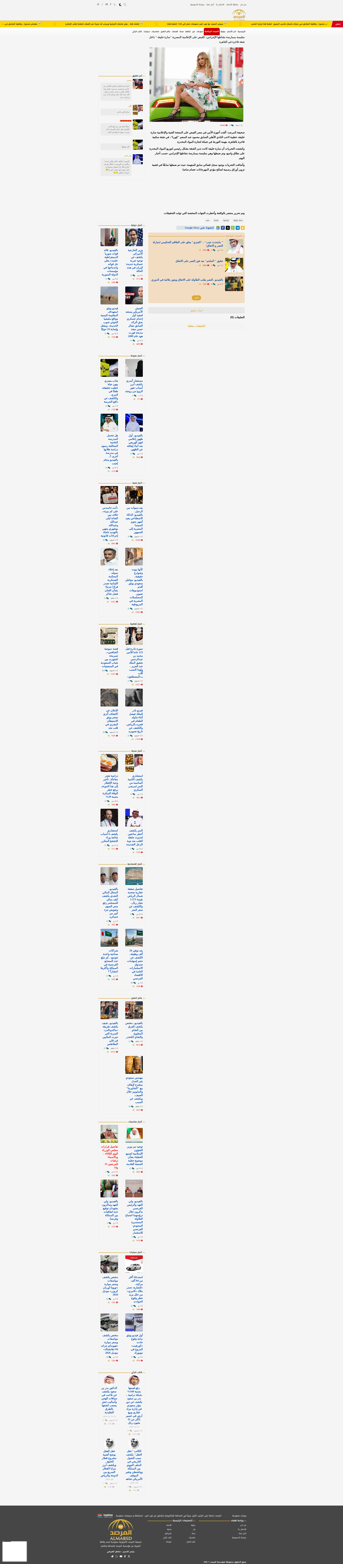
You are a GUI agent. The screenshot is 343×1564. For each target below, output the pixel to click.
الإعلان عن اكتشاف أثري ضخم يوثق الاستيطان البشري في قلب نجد (110, 719)
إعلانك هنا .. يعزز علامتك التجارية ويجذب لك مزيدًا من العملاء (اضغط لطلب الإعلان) (174, 24)
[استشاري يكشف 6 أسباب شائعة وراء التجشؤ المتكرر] (109, 818)
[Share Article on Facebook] (223, 228)
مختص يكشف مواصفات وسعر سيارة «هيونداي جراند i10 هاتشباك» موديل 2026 (109, 1344)
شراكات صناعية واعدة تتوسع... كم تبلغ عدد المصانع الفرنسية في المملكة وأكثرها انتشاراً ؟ (109, 961)
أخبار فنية (137, 483)
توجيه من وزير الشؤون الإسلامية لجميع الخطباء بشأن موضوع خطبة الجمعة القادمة (134, 1155)
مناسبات (155, 31)
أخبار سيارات (135, 1252)
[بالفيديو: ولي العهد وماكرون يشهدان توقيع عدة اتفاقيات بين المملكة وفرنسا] (109, 1188)
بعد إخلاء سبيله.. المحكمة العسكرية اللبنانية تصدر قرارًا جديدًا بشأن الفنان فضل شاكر (110, 581)
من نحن (243, 4)
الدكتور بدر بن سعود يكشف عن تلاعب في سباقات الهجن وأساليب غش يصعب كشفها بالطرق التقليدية (109, 1400)
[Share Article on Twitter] (228, 228)
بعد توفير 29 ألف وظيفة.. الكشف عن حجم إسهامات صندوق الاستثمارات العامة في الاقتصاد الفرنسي (135, 964)
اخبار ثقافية (136, 624)
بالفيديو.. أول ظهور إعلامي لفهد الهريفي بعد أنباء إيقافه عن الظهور (135, 442)
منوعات (199, 31)
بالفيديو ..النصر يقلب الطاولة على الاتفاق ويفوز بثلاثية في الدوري (187, 279)
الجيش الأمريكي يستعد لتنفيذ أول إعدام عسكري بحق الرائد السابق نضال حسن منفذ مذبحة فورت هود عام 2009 (134, 322)
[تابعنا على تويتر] (114, 5)
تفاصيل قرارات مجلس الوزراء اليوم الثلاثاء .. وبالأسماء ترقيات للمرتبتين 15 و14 (109, 1157)
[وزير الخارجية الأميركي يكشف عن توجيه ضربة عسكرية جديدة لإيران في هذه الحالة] (134, 237)
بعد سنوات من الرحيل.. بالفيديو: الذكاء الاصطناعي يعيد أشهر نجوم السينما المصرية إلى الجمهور (134, 520)
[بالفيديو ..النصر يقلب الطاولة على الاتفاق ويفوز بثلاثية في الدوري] (234, 284)
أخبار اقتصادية (134, 864)
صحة (182, 31)
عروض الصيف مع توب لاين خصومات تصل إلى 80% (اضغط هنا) (267, 24)
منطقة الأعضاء (232, 4)
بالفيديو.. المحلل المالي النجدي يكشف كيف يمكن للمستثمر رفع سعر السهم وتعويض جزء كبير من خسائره (110, 902)
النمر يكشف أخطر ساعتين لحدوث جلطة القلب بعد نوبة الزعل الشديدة (134, 837)
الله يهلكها (125, 147)
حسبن (129, 80)
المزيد (196, 298)
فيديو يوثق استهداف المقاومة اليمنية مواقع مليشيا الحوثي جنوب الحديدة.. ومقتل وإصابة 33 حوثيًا (109, 319)
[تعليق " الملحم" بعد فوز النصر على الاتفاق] (234, 265)
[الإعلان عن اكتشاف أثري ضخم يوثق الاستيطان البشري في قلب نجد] (109, 697)
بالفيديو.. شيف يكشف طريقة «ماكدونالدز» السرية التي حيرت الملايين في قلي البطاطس (110, 1033)
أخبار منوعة (136, 356)
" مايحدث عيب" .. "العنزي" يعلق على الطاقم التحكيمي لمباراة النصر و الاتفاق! (188, 244)
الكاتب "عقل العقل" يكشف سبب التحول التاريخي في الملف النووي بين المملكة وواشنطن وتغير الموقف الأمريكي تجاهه (134, 1465)
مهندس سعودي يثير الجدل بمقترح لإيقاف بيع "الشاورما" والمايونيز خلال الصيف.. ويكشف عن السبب (134, 1090)
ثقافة (188, 31)
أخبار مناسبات (135, 1122)
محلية (169, 1529)
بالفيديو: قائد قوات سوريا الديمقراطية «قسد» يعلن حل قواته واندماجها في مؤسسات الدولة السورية (110, 262)
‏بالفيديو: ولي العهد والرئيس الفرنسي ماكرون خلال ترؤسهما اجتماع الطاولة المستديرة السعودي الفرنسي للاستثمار (134, 1217)
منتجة (216, 220)
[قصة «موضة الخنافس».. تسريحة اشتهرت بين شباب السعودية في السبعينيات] (109, 636)
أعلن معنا (210, 4)
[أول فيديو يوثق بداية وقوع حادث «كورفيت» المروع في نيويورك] (134, 1322)
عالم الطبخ (165, 31)
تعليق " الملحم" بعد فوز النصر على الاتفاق (199, 260)
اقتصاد (175, 31)
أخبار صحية (136, 751)
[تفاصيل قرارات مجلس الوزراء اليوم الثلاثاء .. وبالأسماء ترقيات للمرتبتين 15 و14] (109, 1134)
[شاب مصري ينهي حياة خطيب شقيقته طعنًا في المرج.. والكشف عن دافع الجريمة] (109, 368)
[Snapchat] (243, 228)
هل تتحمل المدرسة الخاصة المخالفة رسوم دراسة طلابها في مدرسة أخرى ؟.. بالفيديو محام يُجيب (109, 449)
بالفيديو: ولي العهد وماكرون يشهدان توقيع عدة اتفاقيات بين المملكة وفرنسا (110, 1210)
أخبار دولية (136, 225)
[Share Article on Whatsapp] (233, 228)
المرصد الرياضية (212, 31)
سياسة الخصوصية (197, 4)
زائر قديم (127, 156)
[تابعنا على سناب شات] (102, 4)
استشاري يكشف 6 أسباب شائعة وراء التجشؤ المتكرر (109, 835)
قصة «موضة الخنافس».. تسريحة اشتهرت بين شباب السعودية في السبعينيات (109, 657)
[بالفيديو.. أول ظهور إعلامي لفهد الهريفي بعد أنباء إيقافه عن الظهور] (134, 423)
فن (193, 31)
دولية (223, 31)
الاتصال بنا (220, 4)
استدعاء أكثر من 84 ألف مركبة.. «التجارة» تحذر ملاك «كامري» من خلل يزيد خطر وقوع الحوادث (134, 1289)
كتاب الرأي (137, 31)
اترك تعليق (196, 310)
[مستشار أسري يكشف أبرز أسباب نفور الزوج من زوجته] (134, 368)
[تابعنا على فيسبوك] (110, 4)
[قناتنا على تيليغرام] (98, 4)
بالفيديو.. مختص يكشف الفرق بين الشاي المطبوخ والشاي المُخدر (134, 1030)
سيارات (146, 31)
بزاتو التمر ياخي (123, 112)
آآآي (129, 106)
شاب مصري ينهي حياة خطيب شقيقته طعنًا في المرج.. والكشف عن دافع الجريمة (110, 391)
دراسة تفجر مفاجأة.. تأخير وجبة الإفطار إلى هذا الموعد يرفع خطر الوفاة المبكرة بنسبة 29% (109, 786)
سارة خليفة (238, 220)
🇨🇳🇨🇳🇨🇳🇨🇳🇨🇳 (125, 121)
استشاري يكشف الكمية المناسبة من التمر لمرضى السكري (135, 782)
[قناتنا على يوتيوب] (106, 4)
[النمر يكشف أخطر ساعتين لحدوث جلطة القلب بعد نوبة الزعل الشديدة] (134, 818)
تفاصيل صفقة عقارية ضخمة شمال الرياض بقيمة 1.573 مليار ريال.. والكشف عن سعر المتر (135, 899)
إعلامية (226, 220)
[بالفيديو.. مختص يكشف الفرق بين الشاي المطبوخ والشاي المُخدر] (134, 1010)
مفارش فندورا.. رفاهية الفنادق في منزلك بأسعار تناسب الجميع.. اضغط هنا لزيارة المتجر (69, 24)
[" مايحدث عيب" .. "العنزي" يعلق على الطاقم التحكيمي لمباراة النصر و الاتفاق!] (234, 246)
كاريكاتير (168, 1533)
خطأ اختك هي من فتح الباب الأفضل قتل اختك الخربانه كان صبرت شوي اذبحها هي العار (117, 129)
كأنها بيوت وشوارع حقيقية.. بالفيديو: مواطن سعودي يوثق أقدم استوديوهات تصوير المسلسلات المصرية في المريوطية (134, 587)
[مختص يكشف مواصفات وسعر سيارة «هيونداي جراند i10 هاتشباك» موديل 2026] (109, 1322)
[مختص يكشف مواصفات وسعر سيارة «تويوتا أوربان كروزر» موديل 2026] (109, 1264)
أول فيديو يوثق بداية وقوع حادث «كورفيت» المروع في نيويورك (134, 1344)
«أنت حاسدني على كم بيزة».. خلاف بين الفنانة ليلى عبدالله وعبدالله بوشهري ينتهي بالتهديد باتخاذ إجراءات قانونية (109, 521)
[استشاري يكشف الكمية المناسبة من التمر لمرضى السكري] (134, 763)
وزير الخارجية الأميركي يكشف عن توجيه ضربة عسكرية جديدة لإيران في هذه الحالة (134, 260)
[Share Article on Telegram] (238, 228)
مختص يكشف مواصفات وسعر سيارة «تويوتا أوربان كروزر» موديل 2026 (110, 1286)
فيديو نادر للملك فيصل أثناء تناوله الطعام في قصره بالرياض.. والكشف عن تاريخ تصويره (134, 721)
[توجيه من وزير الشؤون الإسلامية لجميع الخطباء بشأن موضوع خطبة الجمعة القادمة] (134, 1134)
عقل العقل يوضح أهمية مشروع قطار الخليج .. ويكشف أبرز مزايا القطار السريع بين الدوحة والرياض (109, 1463)
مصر (207, 220)
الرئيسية (241, 31)
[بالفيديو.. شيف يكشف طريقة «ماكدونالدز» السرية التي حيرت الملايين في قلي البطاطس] (109, 1010)
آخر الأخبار (231, 31)
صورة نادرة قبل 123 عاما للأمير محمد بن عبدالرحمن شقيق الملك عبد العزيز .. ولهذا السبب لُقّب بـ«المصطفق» (134, 662)
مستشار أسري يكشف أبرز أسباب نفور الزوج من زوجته (134, 386)
